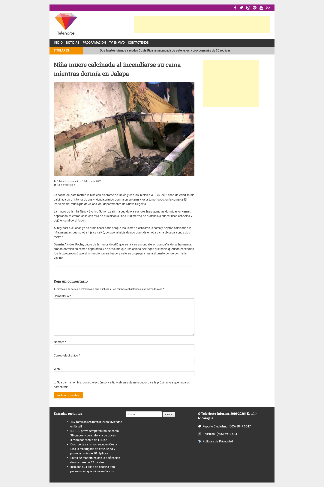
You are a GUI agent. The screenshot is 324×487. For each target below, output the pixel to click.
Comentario (62, 296)
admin (75, 181)
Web (57, 369)
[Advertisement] (202, 24)
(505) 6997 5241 (228, 434)
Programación (94, 42)
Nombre (60, 342)
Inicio (58, 42)
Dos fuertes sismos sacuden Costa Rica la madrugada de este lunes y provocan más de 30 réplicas (165, 50)
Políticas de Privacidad (217, 441)
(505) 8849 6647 (240, 426)
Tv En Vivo (117, 42)
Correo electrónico (67, 355)
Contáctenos (138, 42)
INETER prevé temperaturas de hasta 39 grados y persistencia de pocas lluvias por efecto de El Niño (94, 435)
